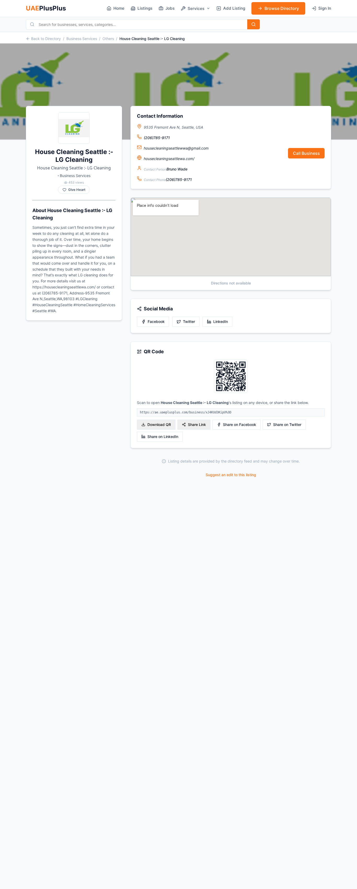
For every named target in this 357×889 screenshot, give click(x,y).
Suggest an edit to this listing (231, 474)
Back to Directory (46, 38)
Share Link (197, 424)
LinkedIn (220, 321)
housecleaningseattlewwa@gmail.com (176, 148)
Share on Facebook (239, 424)
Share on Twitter (287, 424)
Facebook (156, 321)
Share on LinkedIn (162, 436)
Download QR (159, 424)
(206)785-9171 (157, 137)
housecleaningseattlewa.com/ (169, 158)
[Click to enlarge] (230, 377)
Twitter (189, 321)
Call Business (306, 153)
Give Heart (76, 190)
